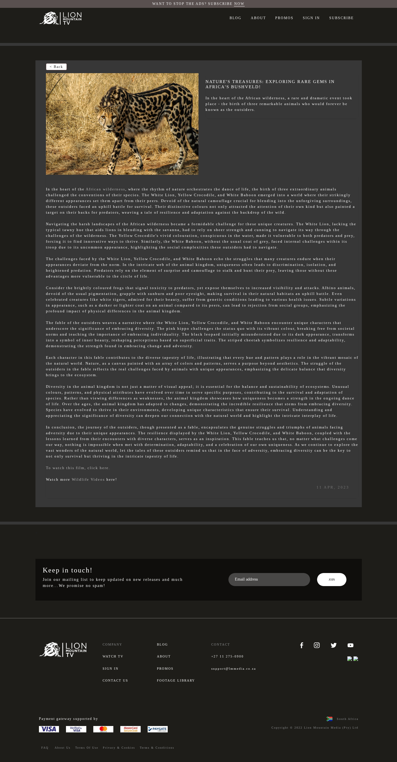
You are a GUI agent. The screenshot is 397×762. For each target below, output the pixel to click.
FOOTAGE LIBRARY (176, 680)
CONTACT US (115, 680)
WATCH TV (113, 656)
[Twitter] (334, 645)
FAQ (45, 747)
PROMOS (284, 18)
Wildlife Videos (88, 479)
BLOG (236, 18)
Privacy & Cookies (119, 747)
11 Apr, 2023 (333, 487)
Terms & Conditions (157, 747)
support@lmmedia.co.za (233, 668)
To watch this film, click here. (78, 468)
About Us (63, 747)
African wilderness (105, 189)
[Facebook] (302, 645)
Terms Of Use (86, 747)
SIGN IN (311, 18)
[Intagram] (317, 645)
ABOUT (258, 18)
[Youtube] (350, 645)
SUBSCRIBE (341, 18)
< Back (56, 67)
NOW (239, 4)
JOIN (332, 579)
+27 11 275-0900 (227, 656)
